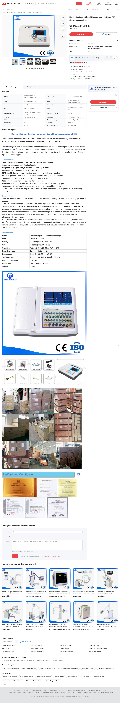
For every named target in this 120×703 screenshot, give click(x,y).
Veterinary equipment (66, 651)
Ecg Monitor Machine (73, 676)
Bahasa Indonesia (108, 692)
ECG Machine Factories (26, 676)
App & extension (96, 9)
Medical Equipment (21, 12)
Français (37, 692)
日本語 (79, 692)
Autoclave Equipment (37, 651)
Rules (117, 9)
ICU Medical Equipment (8, 651)
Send (15, 556)
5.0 (96, 90)
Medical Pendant (64, 648)
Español (24, 692)
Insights (104, 690)
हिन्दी (84, 692)
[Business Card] (115, 95)
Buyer (78, 9)
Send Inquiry (81, 34)
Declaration (78, 696)
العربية (69, 692)
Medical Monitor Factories (44, 676)
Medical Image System (95, 651)
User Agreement (70, 696)
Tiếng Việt (100, 692)
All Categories (8, 9)
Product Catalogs (26, 642)
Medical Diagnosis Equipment (35, 12)
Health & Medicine (11, 12)
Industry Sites (71, 690)
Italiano (51, 692)
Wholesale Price (62, 690)
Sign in (116, 4)
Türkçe (94, 692)
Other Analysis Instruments (47, 668)
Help (87, 9)
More (3, 684)
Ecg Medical (86, 676)
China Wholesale (53, 690)
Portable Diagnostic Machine (105, 668)
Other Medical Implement (29, 668)
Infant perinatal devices (8, 645)
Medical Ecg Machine (98, 676)
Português (30, 692)
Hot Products (17, 690)
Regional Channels (80, 690)
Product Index (90, 690)
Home (3, 12)
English (19, 692)
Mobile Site (98, 690)
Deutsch (57, 692)
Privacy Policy (86, 696)
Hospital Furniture (36, 645)
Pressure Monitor (59, 676)
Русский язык (44, 692)
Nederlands (63, 692)
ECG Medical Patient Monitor (34, 681)
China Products (25, 690)
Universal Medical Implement (11, 668)
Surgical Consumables (66, 645)
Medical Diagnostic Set (88, 668)
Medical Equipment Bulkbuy (53, 681)
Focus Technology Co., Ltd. (48, 696)
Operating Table (6, 648)
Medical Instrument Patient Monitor (12, 681)
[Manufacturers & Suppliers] (11, 3)
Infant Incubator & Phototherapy (98, 648)
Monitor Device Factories (10, 676)
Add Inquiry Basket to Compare (34, 68)
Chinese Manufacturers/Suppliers (39, 690)
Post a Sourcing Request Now (50, 556)
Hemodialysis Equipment (37, 648)
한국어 (74, 692)
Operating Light (93, 645)
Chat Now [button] (108, 34)
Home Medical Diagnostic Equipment (68, 668)
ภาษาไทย (88, 692)
